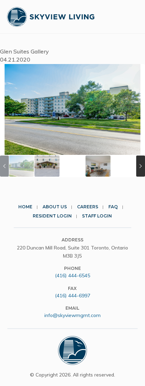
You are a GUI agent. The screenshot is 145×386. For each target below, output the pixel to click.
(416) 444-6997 (72, 295)
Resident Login (52, 216)
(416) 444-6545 (72, 275)
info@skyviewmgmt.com (72, 315)
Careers (87, 206)
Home (25, 206)
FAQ (113, 206)
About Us (55, 206)
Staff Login (97, 216)
